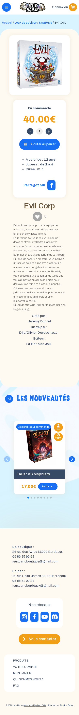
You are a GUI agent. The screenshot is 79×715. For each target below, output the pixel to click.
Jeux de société (26, 22)
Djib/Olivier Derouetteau (38, 332)
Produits (21, 660)
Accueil (7, 22)
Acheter (48, 486)
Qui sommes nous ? (28, 679)
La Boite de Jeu (38, 344)
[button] (72, 459)
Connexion (60, 7)
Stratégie (45, 22)
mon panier (22, 673)
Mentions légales (32, 705)
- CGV (43, 705)
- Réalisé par (59, 705)
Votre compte (25, 666)
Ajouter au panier (43, 144)
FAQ (16, 685)
